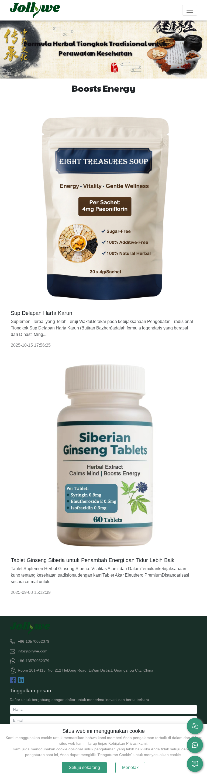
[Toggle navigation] (189, 10)
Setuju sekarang (84, 767)
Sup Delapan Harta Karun (41, 313)
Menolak (130, 767)
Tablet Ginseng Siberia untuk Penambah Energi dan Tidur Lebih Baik (92, 560)
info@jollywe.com (32, 651)
